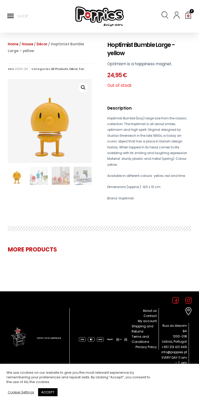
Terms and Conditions (140, 339)
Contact (150, 316)
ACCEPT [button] (47, 392)
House (27, 44)
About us (150, 310)
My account (147, 321)
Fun (81, 69)
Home (13, 44)
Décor (42, 44)
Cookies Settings (21, 392)
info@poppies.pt (174, 352)
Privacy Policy (146, 347)
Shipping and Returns (142, 329)
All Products (59, 69)
